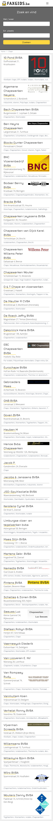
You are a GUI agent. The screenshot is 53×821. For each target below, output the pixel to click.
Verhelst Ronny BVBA (18, 710)
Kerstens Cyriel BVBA (18, 506)
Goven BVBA (12, 415)
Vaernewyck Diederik (18, 643)
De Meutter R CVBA (17, 301)
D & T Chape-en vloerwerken (23, 286)
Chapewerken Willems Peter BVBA (13, 253)
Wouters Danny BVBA (18, 795)
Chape (10, 51)
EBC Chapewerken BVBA (13, 349)
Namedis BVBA (14, 568)
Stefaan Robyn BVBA (18, 629)
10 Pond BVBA (13, 57)
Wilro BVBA (11, 772)
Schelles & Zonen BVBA (20, 597)
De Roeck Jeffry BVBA (19, 315)
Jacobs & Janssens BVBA (21, 477)
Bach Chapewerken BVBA (21, 109)
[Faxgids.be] (16, 3)
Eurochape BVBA (15, 367)
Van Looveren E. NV (17, 658)
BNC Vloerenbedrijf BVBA (14, 161)
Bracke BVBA (12, 201)
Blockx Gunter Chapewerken (23, 142)
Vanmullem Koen (15, 696)
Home (3, 51)
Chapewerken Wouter (18, 272)
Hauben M (11, 429)
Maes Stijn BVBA (15, 539)
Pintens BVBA (13, 582)
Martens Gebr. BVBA (17, 553)
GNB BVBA (10, 400)
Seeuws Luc (12, 611)
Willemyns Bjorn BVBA (19, 758)
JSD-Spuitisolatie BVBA (20, 491)
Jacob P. (9, 462)
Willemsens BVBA (16, 743)
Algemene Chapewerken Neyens (13, 91)
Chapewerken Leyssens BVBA (24, 216)
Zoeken (26, 42)
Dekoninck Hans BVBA (19, 330)
